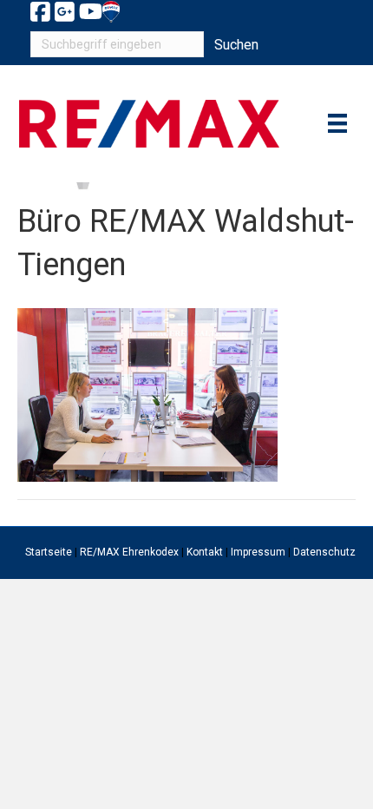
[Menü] (337, 123)
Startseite (48, 552)
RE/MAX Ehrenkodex (129, 552)
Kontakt (204, 552)
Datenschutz (324, 552)
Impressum (258, 552)
